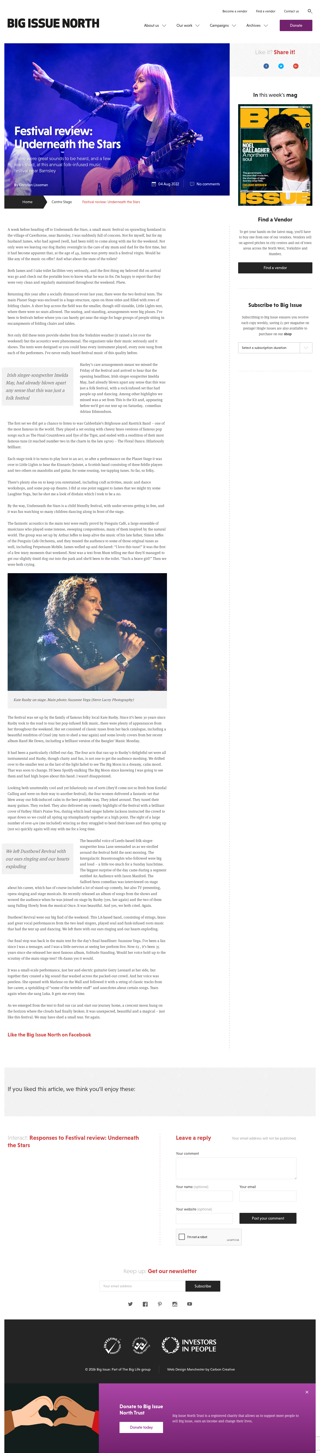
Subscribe (203, 1286)
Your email (247, 1187)
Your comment (187, 1154)
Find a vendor (265, 11)
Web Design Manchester (186, 1369)
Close (307, 1392)
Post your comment (268, 1218)
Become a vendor (234, 11)
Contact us (291, 11)
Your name (192, 1187)
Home (27, 202)
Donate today (141, 1427)
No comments (208, 184)
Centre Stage (62, 202)
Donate (296, 25)
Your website (194, 1209)
